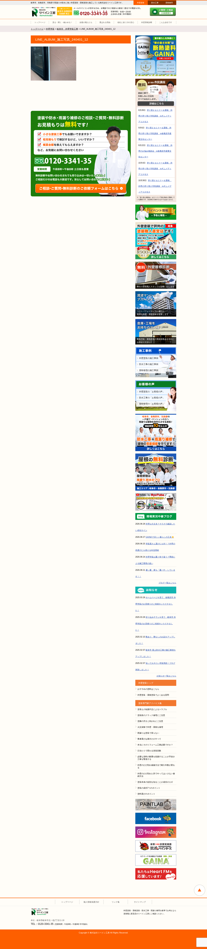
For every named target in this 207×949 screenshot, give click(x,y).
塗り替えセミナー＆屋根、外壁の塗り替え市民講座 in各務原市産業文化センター (154, 133)
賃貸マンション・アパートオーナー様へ (155, 304)
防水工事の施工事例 (148, 364)
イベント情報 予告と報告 (155, 212)
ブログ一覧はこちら (167, 583)
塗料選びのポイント (146, 794)
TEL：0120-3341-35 (42, 924)
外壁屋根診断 (146, 22)
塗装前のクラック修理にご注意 (151, 715)
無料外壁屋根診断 (155, 275)
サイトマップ (140, 902)
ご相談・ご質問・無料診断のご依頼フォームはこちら (81, 188)
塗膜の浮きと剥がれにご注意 (150, 721)
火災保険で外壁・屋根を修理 (150, 727)
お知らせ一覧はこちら (166, 676)
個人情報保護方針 (91, 902)
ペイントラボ (155, 804)
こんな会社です (165, 22)
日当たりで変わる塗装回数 (149, 751)
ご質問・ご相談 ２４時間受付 (162, 11)
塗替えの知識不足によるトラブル (152, 709)
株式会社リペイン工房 (44, 912)
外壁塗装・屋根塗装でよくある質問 (153, 695)
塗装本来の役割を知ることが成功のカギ (155, 782)
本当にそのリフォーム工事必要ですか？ (155, 745)
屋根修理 (169, 3)
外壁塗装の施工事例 (148, 358)
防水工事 (155, 3)
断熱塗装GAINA (155, 55)
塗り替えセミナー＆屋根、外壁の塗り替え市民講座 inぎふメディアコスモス (155, 116)
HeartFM (155, 873)
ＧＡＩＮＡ (155, 860)
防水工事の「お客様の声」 (152, 397)
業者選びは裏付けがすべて (149, 739)
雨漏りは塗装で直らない (148, 733)
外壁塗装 (140, 3)
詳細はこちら (156, 103)
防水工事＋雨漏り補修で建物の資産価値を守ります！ (155, 432)
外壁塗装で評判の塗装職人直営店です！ (155, 240)
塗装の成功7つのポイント (148, 788)
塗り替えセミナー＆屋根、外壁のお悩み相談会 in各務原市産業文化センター (155, 151)
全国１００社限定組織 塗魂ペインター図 (155, 846)
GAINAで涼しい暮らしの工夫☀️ (160, 537)
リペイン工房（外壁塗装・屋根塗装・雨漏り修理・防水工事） (44, 12)
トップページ (39, 22)
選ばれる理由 (104, 22)
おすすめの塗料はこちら (148, 689)
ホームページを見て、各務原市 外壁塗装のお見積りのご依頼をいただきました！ (155, 604)
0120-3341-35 (65, 161)
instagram (155, 832)
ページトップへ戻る (199, 890)
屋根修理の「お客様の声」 (152, 403)
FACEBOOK (155, 818)
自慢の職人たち (86, 22)
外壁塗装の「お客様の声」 (152, 391)
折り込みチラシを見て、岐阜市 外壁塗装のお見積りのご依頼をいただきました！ (155, 623)
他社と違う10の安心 (125, 22)
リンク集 (116, 902)
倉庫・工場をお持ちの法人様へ (155, 331)
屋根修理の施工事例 (148, 370)
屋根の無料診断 (155, 472)
